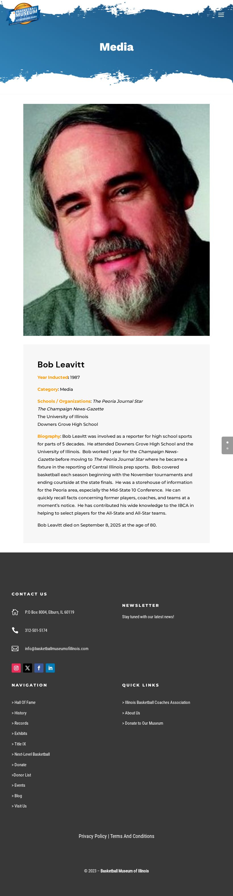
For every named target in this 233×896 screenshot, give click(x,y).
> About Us (131, 713)
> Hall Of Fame (24, 702)
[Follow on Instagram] (16, 668)
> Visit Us (19, 806)
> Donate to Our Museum (142, 723)
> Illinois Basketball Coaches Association (156, 702)
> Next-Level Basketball (31, 754)
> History (19, 713)
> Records (20, 723)
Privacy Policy (93, 836)
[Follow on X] (27, 668)
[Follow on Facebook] (38, 668)
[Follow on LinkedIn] (50, 668)
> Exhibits (19, 733)
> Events (18, 785)
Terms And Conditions (132, 836)
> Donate (19, 764)
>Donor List (21, 775)
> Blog (17, 795)
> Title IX (19, 744)
